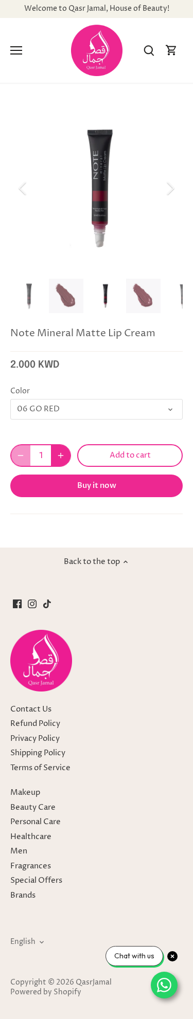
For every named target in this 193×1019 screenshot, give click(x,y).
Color (20, 391)
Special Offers (36, 880)
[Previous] (23, 188)
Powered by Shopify (45, 992)
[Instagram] (32, 603)
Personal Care (35, 821)
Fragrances (30, 866)
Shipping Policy (37, 753)
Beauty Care (33, 807)
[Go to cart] (171, 51)
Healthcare (30, 836)
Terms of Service (40, 767)
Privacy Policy (35, 738)
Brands (23, 895)
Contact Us (30, 709)
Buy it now (96, 485)
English (23, 942)
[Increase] (61, 455)
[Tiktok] (47, 603)
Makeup (25, 792)
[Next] (170, 188)
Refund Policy (35, 723)
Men (18, 851)
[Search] (148, 51)
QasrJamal (94, 982)
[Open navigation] (16, 50)
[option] (96, 188)
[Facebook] (17, 603)
